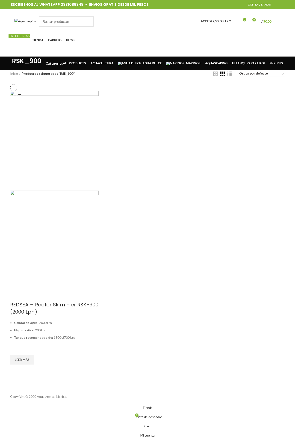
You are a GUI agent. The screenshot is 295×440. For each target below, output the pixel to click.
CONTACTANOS (259, 4)
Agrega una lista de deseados (16, 349)
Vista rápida (16, 370)
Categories (54, 63)
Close (16, 94)
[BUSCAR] (87, 21)
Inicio (14, 73)
